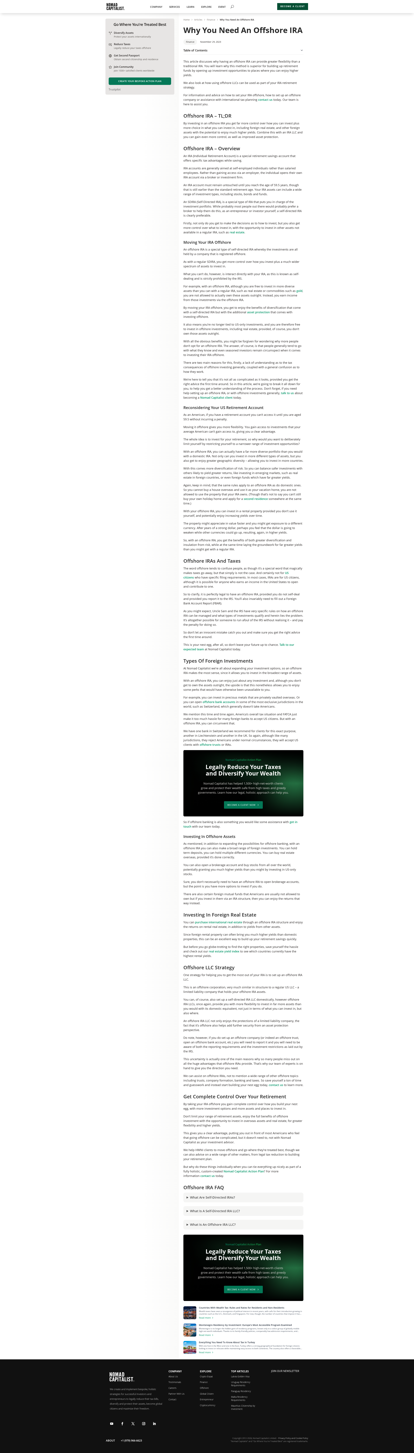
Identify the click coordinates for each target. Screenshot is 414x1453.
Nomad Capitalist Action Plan (243, 1171)
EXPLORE (206, 7)
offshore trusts (210, 745)
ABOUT (110, 1440)
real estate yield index (224, 951)
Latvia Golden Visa (240, 1376)
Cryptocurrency (207, 1405)
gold (299, 291)
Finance (211, 19)
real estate (237, 232)
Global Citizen (207, 1393)
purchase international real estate (218, 922)
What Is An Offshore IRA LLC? (213, 1224)
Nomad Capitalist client (216, 397)
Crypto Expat (206, 1376)
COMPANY (156, 7)
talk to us (287, 393)
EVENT (222, 7)
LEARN (190, 7)
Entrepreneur (206, 1399)
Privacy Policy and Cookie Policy (293, 1438)
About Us (173, 1376)
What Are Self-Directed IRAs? (212, 1197)
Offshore (204, 1387)
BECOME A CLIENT (292, 6)
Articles (198, 19)
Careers (172, 1387)
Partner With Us (177, 1393)
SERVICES (174, 7)
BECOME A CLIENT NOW (241, 804)
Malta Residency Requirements (239, 1398)
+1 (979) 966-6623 (131, 1440)
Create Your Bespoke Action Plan (139, 81)
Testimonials (175, 1382)
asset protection (258, 312)
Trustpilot (115, 89)
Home (186, 19)
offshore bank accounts (219, 702)
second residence (256, 499)
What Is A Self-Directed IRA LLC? (215, 1211)
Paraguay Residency (241, 1391)
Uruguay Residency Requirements (240, 1384)
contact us (265, 100)
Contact (172, 1399)
